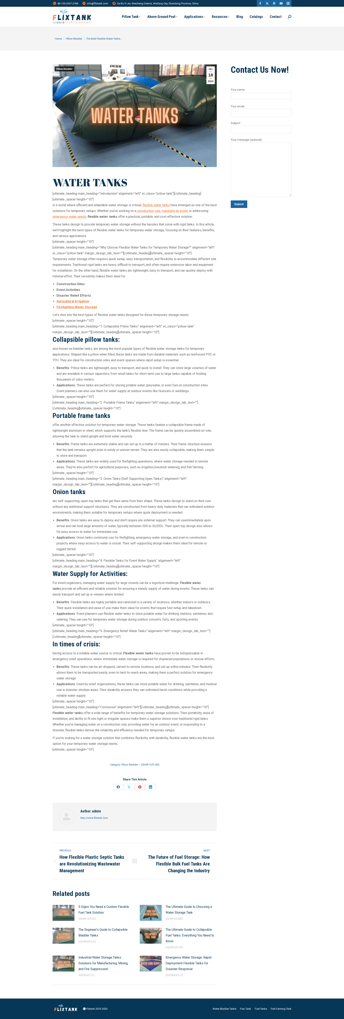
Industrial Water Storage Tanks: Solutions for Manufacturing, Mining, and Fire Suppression (103, 963)
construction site (148, 211)
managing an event (175, 211)
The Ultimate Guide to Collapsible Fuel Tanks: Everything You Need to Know (190, 935)
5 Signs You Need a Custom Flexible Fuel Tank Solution (103, 909)
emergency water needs (69, 217)
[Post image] (63, 913)
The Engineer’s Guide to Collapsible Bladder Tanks (103, 932)
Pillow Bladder (64, 69)
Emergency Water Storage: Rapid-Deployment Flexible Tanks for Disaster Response (189, 963)
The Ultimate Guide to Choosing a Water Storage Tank (189, 909)
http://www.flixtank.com (94, 817)
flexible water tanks (156, 205)
